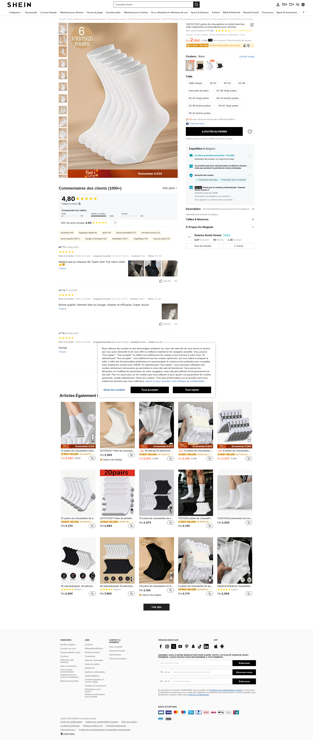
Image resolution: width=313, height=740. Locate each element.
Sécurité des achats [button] (204, 175)
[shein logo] (19, 4)
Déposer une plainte (69, 681)
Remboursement (92, 652)
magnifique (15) (141, 238)
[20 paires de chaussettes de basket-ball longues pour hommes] (78, 493)
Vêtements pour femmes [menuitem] (71, 12)
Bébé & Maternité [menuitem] (231, 12)
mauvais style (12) (161, 238)
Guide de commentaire (95, 672)
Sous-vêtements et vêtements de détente (86, 19)
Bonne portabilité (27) (126, 232)
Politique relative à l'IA (93, 726)
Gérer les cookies (129, 722)
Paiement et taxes (117, 651)
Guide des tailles (92, 664)
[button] (297, 5)
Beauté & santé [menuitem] (251, 12)
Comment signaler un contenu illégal (94, 680)
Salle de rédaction (68, 666)
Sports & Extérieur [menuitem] (200, 12)
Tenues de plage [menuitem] (95, 12)
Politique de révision (69, 204)
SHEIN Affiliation (92, 676)
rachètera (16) (67, 232)
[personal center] (278, 5)
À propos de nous (68, 648)
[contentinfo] (207, 712)
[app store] (216, 648)
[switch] (114, 222)
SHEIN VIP (89, 668)
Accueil (62, 19)
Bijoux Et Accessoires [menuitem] (287, 12)
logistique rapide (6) (88, 232)
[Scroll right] (303, 12)
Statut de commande (94, 660)
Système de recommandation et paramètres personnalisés (104, 730)
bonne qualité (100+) (70, 238)
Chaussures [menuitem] (267, 12)
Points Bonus (115, 655)
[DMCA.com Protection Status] (168, 719)
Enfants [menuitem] (216, 12)
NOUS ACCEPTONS (167, 707)
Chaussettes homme (116, 19)
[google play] (222, 648)
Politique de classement (95, 686)
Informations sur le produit (93, 690)
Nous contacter (116, 647)
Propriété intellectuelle (116, 726)
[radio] (190, 65)
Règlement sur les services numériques (69, 676)
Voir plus (156, 607)
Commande (90, 656)
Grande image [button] (246, 56)
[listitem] (78, 433)
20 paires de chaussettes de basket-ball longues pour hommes (78, 518)
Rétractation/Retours (94, 648)
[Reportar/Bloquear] (176, 281)
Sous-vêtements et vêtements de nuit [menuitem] (169, 12)
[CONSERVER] (250, 131)
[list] (184, 646)
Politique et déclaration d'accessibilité (95, 695)
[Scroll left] (299, 12)
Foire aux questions (118, 659)
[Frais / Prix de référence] (201, 41)
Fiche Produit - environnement (67, 671)
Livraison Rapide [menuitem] (48, 12)
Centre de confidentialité (71, 722)
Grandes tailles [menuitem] (113, 12)
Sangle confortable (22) (96, 238)
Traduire (62, 268)
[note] (78, 446)
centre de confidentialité (198, 695)
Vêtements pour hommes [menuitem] (136, 12)
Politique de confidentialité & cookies (226, 690)
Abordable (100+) (120, 238)
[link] (284, 4)
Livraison (89, 644)
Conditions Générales (70, 726)
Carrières (64, 656)
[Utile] (161, 281)
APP (216, 640)
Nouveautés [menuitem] (31, 12)
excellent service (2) (151, 232)
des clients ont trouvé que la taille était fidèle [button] (211, 119)
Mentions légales (67, 644)
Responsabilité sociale (70, 652)
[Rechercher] (196, 4)
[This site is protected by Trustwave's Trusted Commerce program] (160, 719)
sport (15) (106, 232)
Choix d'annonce (67, 730)
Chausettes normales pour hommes (144, 19)
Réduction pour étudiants (67, 661)
